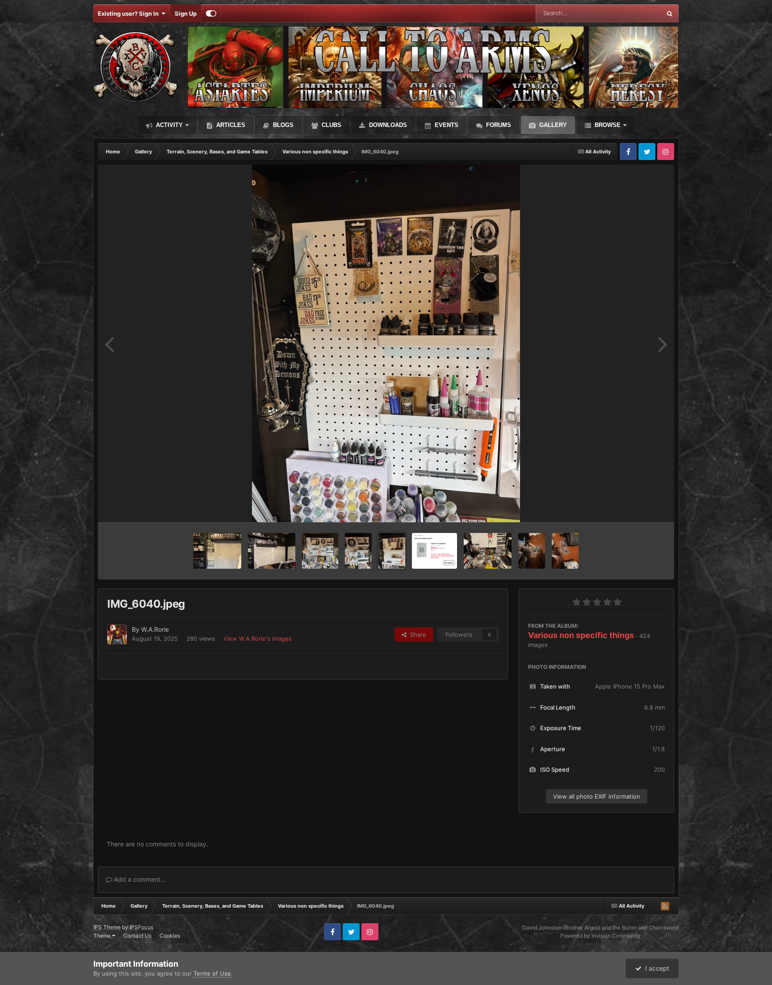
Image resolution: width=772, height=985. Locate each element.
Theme (102, 935)
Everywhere (634, 13)
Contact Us (137, 935)
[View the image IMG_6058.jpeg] (272, 551)
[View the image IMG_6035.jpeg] (565, 551)
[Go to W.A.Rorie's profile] (117, 634)
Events (445, 125)
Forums (497, 125)
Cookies (169, 935)
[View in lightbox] (386, 343)
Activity (168, 125)
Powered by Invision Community (600, 935)
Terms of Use (212, 973)
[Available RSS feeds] (665, 905)
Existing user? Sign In (129, 13)
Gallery (552, 125)
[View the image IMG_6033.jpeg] (488, 551)
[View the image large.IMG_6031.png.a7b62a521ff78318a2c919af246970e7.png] (434, 551)
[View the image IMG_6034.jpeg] (531, 551)
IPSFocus (141, 927)
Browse (607, 125)
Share (416, 634)
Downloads (387, 125)
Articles (229, 125)
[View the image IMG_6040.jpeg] (391, 551)
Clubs (330, 125)
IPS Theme (107, 927)
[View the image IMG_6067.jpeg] (217, 551)
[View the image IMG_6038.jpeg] (320, 551)
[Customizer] (211, 13)
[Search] (670, 13)
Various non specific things (581, 635)
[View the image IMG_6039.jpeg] (358, 551)
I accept (655, 968)
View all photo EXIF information (596, 796)
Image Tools (637, 506)
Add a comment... (139, 879)
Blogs (282, 125)
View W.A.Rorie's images (257, 638)
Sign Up (186, 13)
